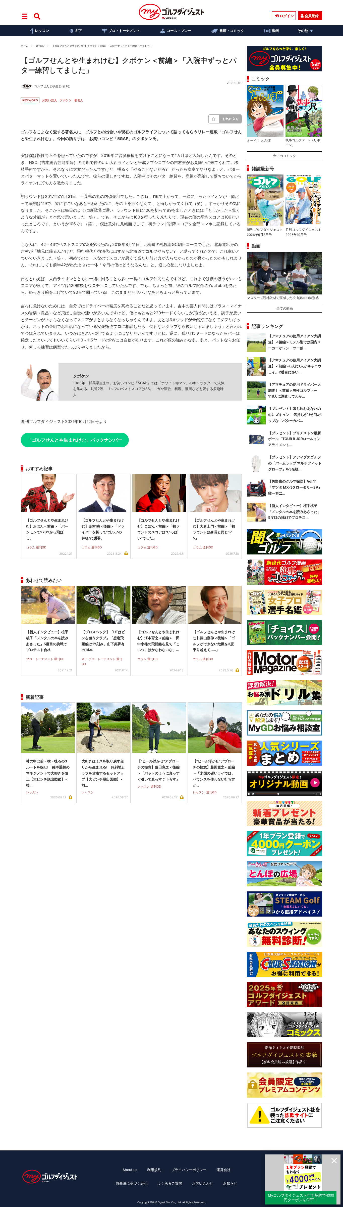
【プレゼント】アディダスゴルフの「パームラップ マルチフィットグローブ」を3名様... (295, 463)
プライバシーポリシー (188, 1170)
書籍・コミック (231, 30)
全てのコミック (284, 156)
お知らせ (230, 1183)
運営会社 (223, 1170)
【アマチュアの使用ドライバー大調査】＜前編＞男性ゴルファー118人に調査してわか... (294, 390)
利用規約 (154, 1170)
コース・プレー (179, 30)
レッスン (42, 30)
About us (130, 1170)
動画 (275, 30)
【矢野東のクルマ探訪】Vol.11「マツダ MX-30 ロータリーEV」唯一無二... (295, 487)
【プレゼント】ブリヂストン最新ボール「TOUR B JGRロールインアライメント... (294, 439)
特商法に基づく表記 (131, 1183)
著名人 (78, 100)
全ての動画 (284, 308)
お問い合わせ (202, 1183)
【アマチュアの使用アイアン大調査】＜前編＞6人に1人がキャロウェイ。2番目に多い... (294, 366)
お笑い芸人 (49, 100)
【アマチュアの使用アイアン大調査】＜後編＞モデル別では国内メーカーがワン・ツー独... (294, 342)
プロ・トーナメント (124, 30)
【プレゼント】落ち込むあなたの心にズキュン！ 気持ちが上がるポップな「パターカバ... (295, 414)
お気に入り (230, 119)
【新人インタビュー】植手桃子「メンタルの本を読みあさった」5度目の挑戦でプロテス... (294, 511)
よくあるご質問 (169, 1183)
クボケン (66, 100)
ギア (78, 30)
